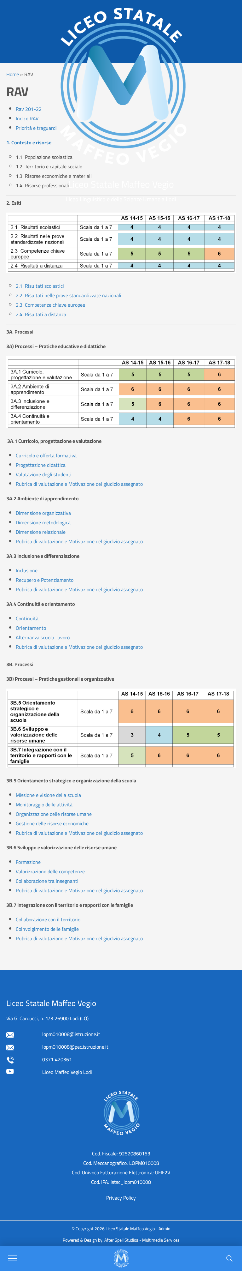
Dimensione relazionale (41, 532)
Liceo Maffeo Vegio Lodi (67, 1072)
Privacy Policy (121, 1197)
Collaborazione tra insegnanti (47, 881)
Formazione (28, 862)
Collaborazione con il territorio (48, 919)
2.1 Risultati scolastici (40, 286)
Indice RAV (27, 118)
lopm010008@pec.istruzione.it (75, 1046)
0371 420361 (57, 1059)
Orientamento (31, 628)
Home (12, 74)
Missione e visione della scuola (48, 795)
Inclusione (26, 570)
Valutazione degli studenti (44, 474)
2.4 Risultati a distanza (41, 314)
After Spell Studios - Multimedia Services (142, 1240)
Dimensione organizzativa (43, 513)
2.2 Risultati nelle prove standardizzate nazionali (68, 295)
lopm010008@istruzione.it (71, 1034)
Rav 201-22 (29, 109)
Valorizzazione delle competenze (50, 871)
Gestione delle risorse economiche (52, 823)
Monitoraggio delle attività (44, 804)
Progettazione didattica (41, 465)
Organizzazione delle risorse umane (54, 814)
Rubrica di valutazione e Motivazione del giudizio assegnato (79, 484)
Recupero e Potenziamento (44, 580)
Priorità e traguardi (36, 128)
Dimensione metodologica (43, 522)
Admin (164, 1229)
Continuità (27, 618)
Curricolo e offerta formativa (46, 455)
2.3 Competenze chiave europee (50, 305)
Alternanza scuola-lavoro (43, 637)
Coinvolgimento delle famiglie (47, 929)
